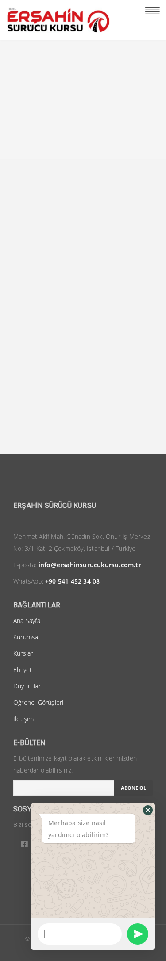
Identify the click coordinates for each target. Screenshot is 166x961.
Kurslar (23, 653)
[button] (148, 810)
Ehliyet (22, 669)
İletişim (23, 719)
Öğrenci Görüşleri (38, 702)
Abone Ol (133, 787)
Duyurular (27, 686)
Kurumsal (26, 637)
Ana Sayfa (26, 620)
